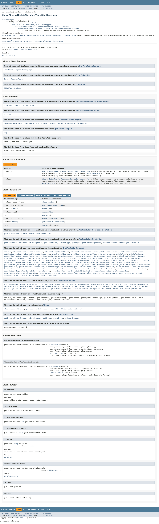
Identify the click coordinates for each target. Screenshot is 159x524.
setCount (45, 225)
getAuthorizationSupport (62, 254)
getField (120, 256)
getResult (66, 286)
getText (75, 286)
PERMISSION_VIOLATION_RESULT (36, 123)
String (15, 208)
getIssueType (65, 243)
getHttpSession (85, 258)
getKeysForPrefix (11, 286)
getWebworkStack (10, 267)
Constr (22, 8)
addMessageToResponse (101, 252)
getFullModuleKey (51, 243)
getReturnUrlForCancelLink (88, 262)
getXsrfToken (39, 267)
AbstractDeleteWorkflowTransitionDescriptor (60, 171)
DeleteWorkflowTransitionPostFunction (17, 41)
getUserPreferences (80, 288)
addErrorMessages (11, 284)
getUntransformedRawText (61, 288)
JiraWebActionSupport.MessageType (18, 70)
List (22, 218)
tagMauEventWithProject (37, 275)
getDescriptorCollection (52, 218)
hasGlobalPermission (88, 267)
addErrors (39, 284)
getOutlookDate (84, 260)
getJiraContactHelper (101, 258)
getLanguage (136, 258)
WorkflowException (54, 470)
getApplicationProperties (39, 254)
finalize (20, 309)
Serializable (70, 35)
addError (7, 252)
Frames (26, 6)
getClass (29, 309)
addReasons (125, 252)
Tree (28, 2)
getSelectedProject (131, 262)
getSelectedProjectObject (14, 265)
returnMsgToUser (45, 273)
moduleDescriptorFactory (14, 105)
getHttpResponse (70, 258)
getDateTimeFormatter (13, 256)
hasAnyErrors (95, 288)
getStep (24, 234)
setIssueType (123, 243)
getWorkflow (46, 234)
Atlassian (20, 518)
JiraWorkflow (85, 171)
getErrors (111, 256)
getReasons (144, 260)
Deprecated (35, 2)
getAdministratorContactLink (16, 254)
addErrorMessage (36, 252)
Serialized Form (8, 55)
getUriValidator (73, 265)
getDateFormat (121, 254)
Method (29, 8)
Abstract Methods (43, 195)
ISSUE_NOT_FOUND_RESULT (13, 123)
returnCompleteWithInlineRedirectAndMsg (111, 271)
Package (12, 2)
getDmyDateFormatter (66, 256)
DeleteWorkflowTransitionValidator (49, 41)
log (5, 133)
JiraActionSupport (63, 129)
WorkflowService (93, 173)
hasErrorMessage (52, 267)
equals (12, 309)
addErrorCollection (20, 252)
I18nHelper (21, 35)
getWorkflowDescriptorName (53, 222)
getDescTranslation (31, 256)
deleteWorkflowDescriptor (52, 205)
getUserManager (103, 265)
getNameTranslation (51, 260)
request (53, 123)
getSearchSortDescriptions (111, 262)
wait (70, 309)
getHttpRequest (56, 258)
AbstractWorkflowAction (88, 111)
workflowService (32, 105)
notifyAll (54, 309)
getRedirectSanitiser (35, 262)
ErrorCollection (8, 35)
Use (24, 2)
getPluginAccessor (11, 234)
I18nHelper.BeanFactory (13, 88)
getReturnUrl (70, 262)
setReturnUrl (117, 273)
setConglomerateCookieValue (79, 273)
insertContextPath (90, 269)
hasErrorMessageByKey (69, 267)
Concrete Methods (62, 195)
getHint (31, 258)
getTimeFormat (60, 265)
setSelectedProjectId (133, 273)
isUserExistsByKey (11, 271)
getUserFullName (88, 265)
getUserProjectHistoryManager (123, 265)
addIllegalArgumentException (56, 284)
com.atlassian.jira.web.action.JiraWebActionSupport (31, 25)
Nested (10, 8)
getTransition (34, 234)
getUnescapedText (42, 288)
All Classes (46, 6)
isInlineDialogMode (107, 269)
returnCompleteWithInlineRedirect (79, 271)
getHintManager (42, 258)
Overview (4, 2)
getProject (76, 243)
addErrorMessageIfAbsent (81, 252)
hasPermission (27, 269)
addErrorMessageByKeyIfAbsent (57, 252)
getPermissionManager (100, 260)
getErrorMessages (98, 256)
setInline (96, 273)
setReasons (106, 273)
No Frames (34, 6)
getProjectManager (118, 260)
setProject (135, 243)
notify (45, 309)
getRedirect (9, 262)
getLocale (24, 286)
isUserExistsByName (28, 271)
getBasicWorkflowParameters (15, 243)
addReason (115, 252)
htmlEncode (77, 269)
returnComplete (44, 271)
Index (43, 2)
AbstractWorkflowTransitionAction (23, 49)
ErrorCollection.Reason (13, 79)
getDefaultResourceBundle (125, 284)
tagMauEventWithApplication (15, 275)
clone (6, 309)
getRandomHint (132, 260)
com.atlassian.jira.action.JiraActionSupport (25, 23)
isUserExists (142, 269)
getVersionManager (144, 265)
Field (16, 8)
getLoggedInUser (34, 260)
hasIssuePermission (123, 267)
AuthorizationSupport (55, 35)
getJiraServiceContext (121, 258)
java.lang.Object (8, 19)
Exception (31, 446)
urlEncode (53, 275)
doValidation (47, 212)
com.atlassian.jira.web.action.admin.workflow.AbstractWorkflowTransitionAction (48, 28)
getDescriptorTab (35, 243)
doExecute (46, 208)
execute (73, 284)
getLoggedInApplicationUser (15, 260)
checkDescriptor (48, 202)
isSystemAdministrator (126, 269)
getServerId (31, 265)
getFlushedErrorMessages (135, 256)
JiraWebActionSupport (90, 66)
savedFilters (82, 123)
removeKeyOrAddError (132, 288)
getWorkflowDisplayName (91, 243)
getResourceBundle (53, 286)
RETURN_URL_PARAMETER (66, 123)
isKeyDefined (117, 288)
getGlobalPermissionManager (15, 258)
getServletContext (45, 265)
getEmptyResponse (83, 256)
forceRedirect (137, 252)
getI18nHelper (143, 284)
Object (46, 305)
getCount (45, 215)
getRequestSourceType (54, 262)
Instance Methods (25, 195)
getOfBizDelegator (36, 286)
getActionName (83, 284)
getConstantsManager (106, 254)
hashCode (38, 309)
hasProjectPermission (43, 269)
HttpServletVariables (36, 35)
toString (63, 309)
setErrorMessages (72, 318)
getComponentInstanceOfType (102, 284)
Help (48, 2)
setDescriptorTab (110, 243)
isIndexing (106, 288)
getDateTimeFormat (136, 254)
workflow (7, 114)
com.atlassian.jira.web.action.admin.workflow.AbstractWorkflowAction (42, 26)
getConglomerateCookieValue (84, 254)
